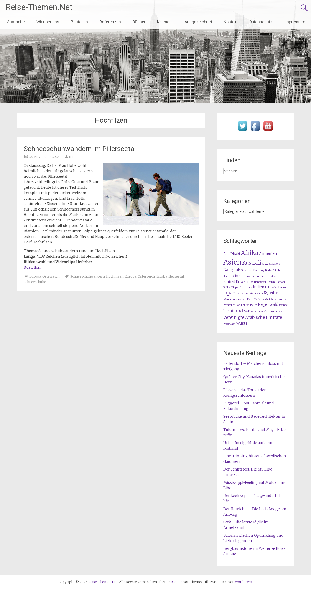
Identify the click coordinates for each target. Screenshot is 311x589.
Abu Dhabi (231, 254)
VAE (247, 311)
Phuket (245, 305)
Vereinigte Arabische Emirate (252, 317)
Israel (282, 287)
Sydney (283, 305)
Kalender (165, 21)
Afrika (249, 252)
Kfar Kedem (256, 293)
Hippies (235, 287)
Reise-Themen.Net (39, 7)
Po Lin (253, 305)
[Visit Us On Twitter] (242, 131)
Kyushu (271, 293)
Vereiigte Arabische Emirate (266, 311)
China (237, 276)
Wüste (241, 323)
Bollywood (246, 270)
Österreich (50, 276)
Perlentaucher (279, 299)
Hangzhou (260, 281)
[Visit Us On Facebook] (255, 131)
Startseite (16, 21)
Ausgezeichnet (198, 21)
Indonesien (271, 287)
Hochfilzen (114, 276)
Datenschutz (261, 21)
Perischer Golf (262, 299)
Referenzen (110, 21)
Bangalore (274, 263)
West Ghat (229, 323)
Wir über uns (47, 21)
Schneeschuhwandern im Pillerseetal (80, 149)
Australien (255, 263)
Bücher (139, 21)
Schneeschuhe (35, 282)
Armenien (268, 253)
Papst (250, 299)
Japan (229, 293)
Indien (258, 287)
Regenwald (268, 304)
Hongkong (246, 287)
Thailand (233, 311)
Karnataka (242, 293)
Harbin (271, 281)
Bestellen (79, 21)
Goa (251, 281)
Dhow (246, 276)
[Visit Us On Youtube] (268, 131)
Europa (35, 276)
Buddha (227, 276)
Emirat (229, 281)
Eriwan (242, 281)
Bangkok (231, 269)
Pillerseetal (175, 276)
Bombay (258, 270)
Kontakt (231, 21)
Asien (232, 262)
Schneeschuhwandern (87, 276)
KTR (72, 157)
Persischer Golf (231, 305)
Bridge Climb (272, 270)
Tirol (160, 276)
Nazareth (241, 299)
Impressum (294, 21)
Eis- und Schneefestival (264, 276)
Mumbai (229, 299)
